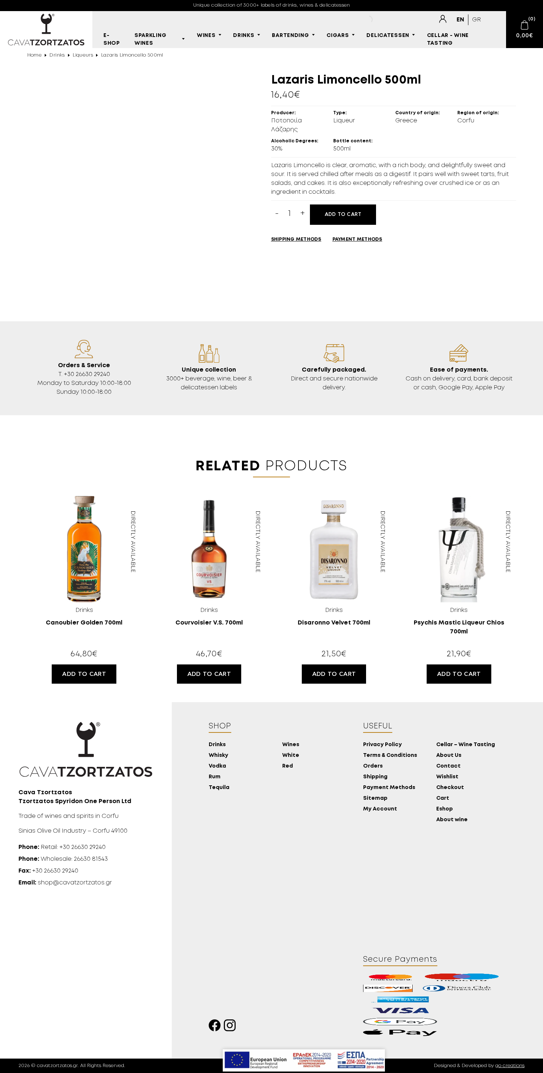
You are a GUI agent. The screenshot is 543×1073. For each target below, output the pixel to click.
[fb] (216, 1027)
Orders (373, 766)
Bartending (290, 35)
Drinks (243, 35)
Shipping (375, 777)
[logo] (46, 29)
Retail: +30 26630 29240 (62, 847)
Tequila (219, 787)
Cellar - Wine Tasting (448, 39)
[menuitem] (460, 19)
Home (34, 55)
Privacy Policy (382, 744)
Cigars (338, 35)
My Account (380, 809)
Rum (215, 777)
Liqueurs (83, 55)
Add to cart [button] (84, 674)
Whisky (218, 755)
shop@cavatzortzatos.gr (65, 883)
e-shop (111, 39)
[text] (442, 18)
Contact (448, 766)
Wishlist (447, 777)
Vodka (217, 766)
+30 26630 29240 (48, 871)
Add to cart (343, 214)
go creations (510, 1066)
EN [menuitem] (460, 20)
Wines (206, 35)
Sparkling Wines (150, 39)
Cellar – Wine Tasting (465, 744)
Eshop (444, 809)
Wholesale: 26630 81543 (63, 859)
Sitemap (375, 798)
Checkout (450, 787)
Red (287, 766)
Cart (442, 798)
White (290, 755)
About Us (448, 755)
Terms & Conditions (390, 755)
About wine (452, 820)
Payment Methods (389, 787)
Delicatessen (387, 35)
